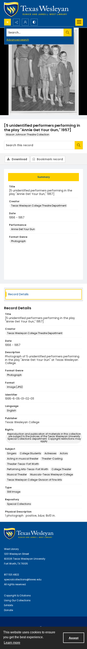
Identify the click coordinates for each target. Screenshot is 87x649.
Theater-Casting (52, 458)
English (11, 410)
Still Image (13, 491)
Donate (8, 610)
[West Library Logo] (28, 533)
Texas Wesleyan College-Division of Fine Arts (34, 479)
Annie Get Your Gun (23, 229)
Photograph (18, 241)
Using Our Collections (17, 600)
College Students (30, 453)
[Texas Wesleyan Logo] (36, 9)
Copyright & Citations (17, 595)
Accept (74, 637)
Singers (11, 453)
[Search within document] (79, 145)
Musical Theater (17, 474)
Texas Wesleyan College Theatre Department (38, 205)
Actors (64, 453)
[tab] (43, 177)
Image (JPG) (15, 387)
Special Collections (19, 504)
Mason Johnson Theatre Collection (27, 134)
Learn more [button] (12, 642)
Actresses (50, 453)
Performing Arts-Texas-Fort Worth (27, 469)
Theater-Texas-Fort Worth (23, 464)
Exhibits (8, 605)
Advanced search (17, 39)
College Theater (61, 469)
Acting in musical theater (22, 458)
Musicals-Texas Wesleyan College (51, 474)
